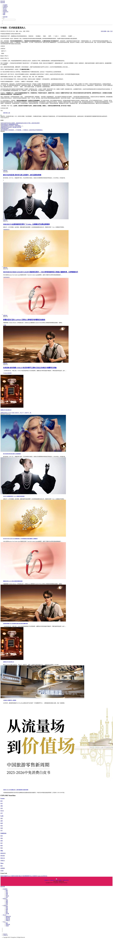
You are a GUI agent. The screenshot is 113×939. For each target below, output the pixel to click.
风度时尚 (35, 875)
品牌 (4, 13)
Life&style (5, 905)
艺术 (111, 31)
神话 (6, 112)
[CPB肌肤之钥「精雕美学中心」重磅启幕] (42, 697)
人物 (9, 112)
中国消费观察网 (25, 875)
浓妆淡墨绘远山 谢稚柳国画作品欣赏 (9, 124)
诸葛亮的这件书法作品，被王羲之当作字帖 (11, 127)
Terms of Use (66, 880)
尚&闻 (2, 870)
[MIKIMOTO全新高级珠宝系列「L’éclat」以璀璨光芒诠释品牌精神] (33, 493)
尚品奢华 (5, 5)
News (2, 863)
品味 (108, 31)
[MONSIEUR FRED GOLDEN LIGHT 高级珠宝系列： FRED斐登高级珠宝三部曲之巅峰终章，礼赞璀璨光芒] (33, 536)
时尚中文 (45, 875)
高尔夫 (2, 810)
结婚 (2, 828)
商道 (2, 848)
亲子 (2, 830)
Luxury (3, 798)
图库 (4, 14)
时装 (2, 825)
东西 (4, 112)
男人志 (4, 8)
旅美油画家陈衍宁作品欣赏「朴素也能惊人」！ (12, 125)
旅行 (2, 843)
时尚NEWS (5, 11)
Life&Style (5, 6)
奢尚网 (2, 875)
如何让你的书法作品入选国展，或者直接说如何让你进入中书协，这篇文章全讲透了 (20, 123)
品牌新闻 (3, 868)
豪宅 (2, 801)
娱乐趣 (7, 913)
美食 (2, 838)
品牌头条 (8, 924)
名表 (2, 808)
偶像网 (5, 875)
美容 (2, 818)
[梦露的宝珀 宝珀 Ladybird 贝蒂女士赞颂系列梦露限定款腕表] (33, 578)
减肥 (2, 820)
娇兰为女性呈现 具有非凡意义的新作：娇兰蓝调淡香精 (12, 453)
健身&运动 (3, 853)
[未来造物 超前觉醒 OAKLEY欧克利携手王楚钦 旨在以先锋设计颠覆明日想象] (33, 621)
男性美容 (3, 855)
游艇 (2, 805)
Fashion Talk (40, 875)
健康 (2, 840)
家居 (2, 835)
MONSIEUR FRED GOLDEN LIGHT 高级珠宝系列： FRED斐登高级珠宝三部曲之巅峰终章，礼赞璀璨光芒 (20, 538)
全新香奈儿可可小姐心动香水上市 (8, 661)
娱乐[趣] (5, 10)
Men (2, 850)
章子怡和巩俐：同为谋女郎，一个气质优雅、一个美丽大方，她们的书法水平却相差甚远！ (22, 129)
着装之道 (3, 858)
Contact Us (52, 880)
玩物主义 (3, 860)
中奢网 (12, 875)
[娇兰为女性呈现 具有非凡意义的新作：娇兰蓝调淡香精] (33, 451)
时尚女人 (5, 7)
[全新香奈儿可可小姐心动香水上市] (12, 659)
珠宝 (2, 803)
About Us (47, 880)
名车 (2, 813)
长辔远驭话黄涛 (5, 128)
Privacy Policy (59, 880)
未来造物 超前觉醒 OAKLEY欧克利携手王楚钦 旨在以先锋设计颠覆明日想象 (15, 623)
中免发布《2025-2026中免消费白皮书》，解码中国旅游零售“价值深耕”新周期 (15, 789)
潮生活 (20, 875)
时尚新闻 (16, 875)
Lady (2, 816)
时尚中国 (3, 1)
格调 (2, 823)
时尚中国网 (103, 31)
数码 (2, 845)
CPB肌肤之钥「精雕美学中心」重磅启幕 (9, 700)
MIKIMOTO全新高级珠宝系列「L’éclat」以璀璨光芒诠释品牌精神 (13, 496)
